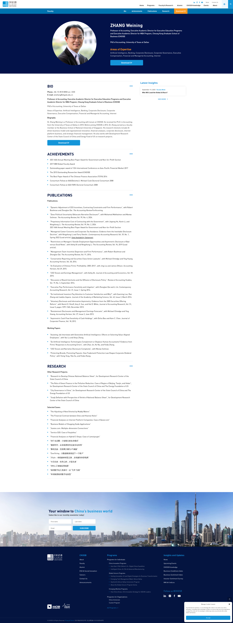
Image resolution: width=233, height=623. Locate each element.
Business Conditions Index (173, 571)
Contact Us (215, 2)
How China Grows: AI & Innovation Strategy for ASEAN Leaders (131, 592)
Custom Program (114, 603)
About (215, 5)
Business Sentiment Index (173, 575)
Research (165, 11)
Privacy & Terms (69, 620)
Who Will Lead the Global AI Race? (154, 92)
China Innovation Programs (117, 563)
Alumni (179, 5)
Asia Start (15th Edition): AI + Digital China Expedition (128, 566)
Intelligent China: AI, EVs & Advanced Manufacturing (127, 569)
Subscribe (84, 528)
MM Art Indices (169, 582)
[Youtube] (202, 2)
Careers (82, 575)
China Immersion (114, 600)
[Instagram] (197, 2)
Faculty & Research (166, 5)
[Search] (230, 4)
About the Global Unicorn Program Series (124, 585)
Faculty (82, 563)
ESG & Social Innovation (88, 571)
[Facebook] (199, 2)
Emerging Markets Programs (118, 589)
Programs (150, 5)
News (207, 2)
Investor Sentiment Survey (173, 579)
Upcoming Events (170, 563)
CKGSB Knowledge (194, 5)
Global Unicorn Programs (117, 573)
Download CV (181, 11)
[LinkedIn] (194, 2)
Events (206, 5)
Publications (152, 11)
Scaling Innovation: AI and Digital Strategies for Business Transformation (134, 576)
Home (142, 5)
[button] (229, 604)
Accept (208, 618)
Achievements (137, 11)
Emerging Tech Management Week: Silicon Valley (126, 579)
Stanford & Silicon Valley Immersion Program (125, 582)
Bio (125, 11)
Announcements (85, 582)
